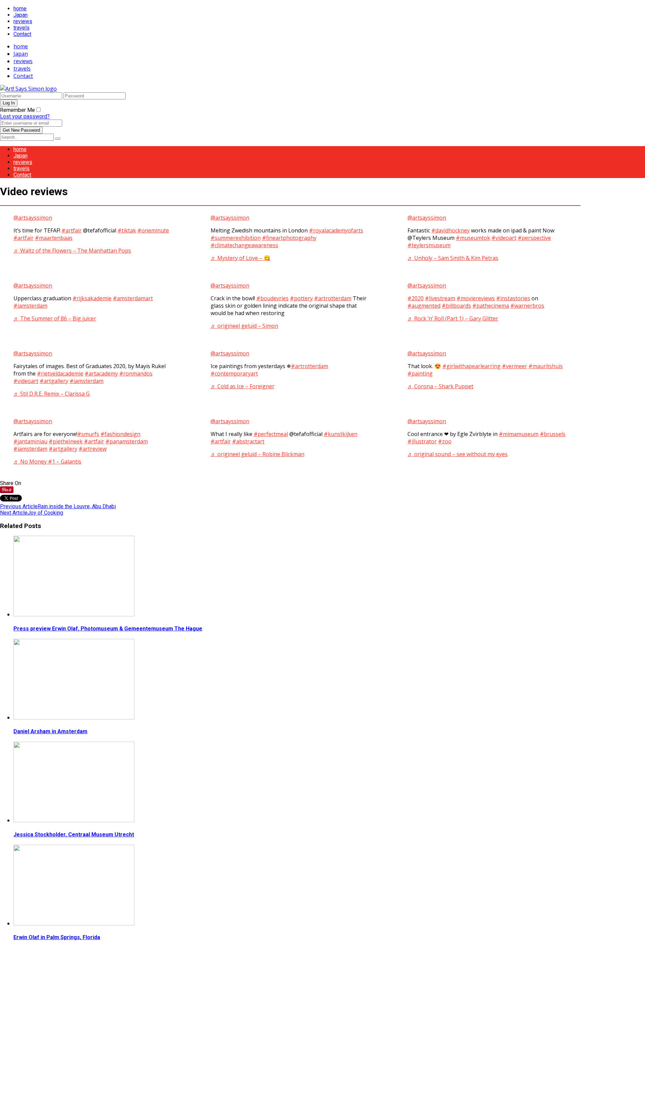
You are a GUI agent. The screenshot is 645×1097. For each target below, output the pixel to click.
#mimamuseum (519, 434)
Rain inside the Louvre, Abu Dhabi (77, 506)
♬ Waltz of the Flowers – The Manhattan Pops (72, 250)
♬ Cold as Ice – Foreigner (242, 386)
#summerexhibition (236, 238)
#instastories (513, 298)
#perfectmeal (271, 434)
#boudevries (272, 298)
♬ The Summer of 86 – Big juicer (54, 318)
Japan (20, 15)
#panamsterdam (126, 441)
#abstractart (248, 441)
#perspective (534, 238)
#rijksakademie (92, 298)
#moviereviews (476, 298)
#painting (420, 373)
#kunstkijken (340, 434)
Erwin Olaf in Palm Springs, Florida (56, 937)
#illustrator (422, 441)
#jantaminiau (30, 441)
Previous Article (19, 506)
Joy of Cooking (45, 513)
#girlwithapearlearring (471, 366)
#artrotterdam (332, 298)
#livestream (440, 298)
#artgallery (54, 381)
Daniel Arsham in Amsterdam (50, 731)
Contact (22, 34)
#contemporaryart (234, 373)
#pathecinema (490, 305)
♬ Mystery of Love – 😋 (240, 258)
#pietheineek (66, 441)
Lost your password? (25, 116)
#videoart (503, 238)
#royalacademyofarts (336, 230)
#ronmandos (136, 373)
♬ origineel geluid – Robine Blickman (257, 454)
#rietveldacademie (60, 373)
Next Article (14, 513)
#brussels (552, 434)
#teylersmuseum (428, 245)
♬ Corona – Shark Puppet (440, 386)
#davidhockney (450, 230)
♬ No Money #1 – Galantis (47, 461)
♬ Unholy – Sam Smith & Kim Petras (452, 258)
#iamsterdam (30, 305)
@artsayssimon (32, 217)
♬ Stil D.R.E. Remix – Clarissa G (51, 393)
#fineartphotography (289, 238)
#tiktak (127, 230)
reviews (22, 21)
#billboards (456, 305)
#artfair (71, 230)
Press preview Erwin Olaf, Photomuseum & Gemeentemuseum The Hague (107, 628)
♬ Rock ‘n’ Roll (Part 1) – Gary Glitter (452, 318)
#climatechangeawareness (244, 245)
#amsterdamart (133, 298)
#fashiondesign (120, 434)
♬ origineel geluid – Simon (244, 326)
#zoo (445, 441)
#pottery (301, 298)
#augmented (423, 305)
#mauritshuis (545, 366)
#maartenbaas (54, 238)
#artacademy (101, 373)
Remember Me (17, 110)
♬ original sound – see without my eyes (457, 454)
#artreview (92, 448)
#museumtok (473, 238)
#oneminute (153, 230)
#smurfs (88, 434)
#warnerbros (527, 305)
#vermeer (514, 366)
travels (21, 28)
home (20, 8)
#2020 (415, 298)
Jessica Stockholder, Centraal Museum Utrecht (73, 834)
